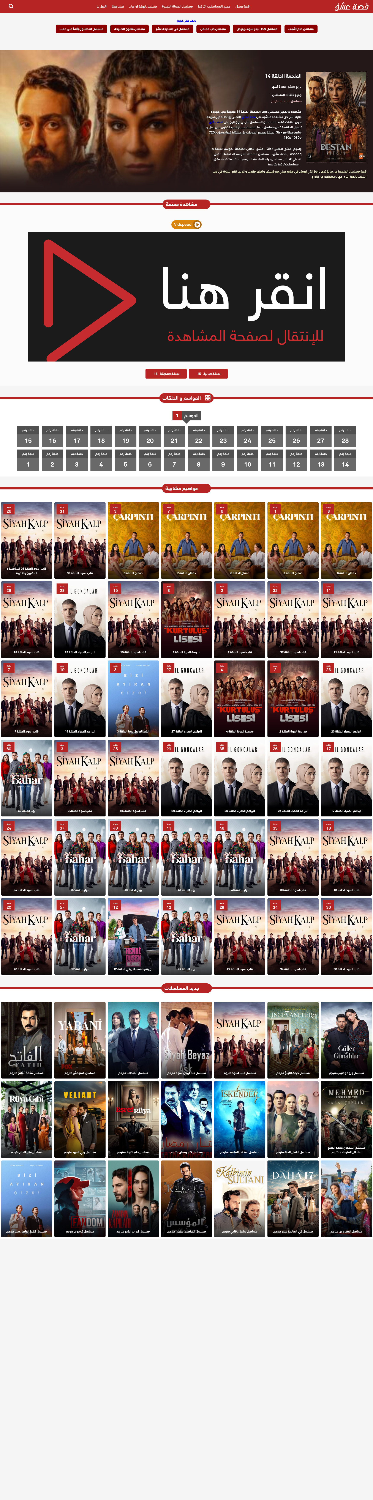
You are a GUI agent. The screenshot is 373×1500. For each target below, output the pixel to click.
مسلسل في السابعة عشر (172, 29)
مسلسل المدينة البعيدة (177, 6)
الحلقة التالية (209, 374)
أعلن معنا (118, 6)
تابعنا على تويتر (186, 21)
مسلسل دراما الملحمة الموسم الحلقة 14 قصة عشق (247, 159)
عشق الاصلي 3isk (279, 149)
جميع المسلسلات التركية (214, 6)
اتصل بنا (101, 6)
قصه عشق (279, 154)
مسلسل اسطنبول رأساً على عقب (81, 29)
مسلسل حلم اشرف (301, 29)
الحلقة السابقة (167, 374)
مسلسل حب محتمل (213, 29)
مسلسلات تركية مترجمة (283, 164)
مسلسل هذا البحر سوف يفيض (257, 29)
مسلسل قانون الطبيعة (129, 29)
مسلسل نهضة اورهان (143, 6)
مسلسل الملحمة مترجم (286, 101)
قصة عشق (242, 6)
